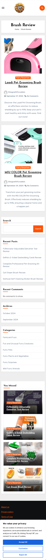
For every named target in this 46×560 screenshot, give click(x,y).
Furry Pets (7, 350)
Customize (23, 549)
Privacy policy (7, 512)
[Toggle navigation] (3, 7)
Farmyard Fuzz (10, 337)
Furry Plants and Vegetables (16, 356)
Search (7, 221)
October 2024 (9, 313)
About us (5, 507)
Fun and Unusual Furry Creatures (18, 344)
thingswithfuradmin (16, 92)
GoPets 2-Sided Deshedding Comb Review (22, 257)
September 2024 (10, 320)
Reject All (23, 555)
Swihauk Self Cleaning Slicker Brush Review (23, 279)
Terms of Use (7, 517)
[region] (23, 540)
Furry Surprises (23, 78)
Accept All (23, 542)
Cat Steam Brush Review (14, 273)
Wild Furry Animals (11, 368)
